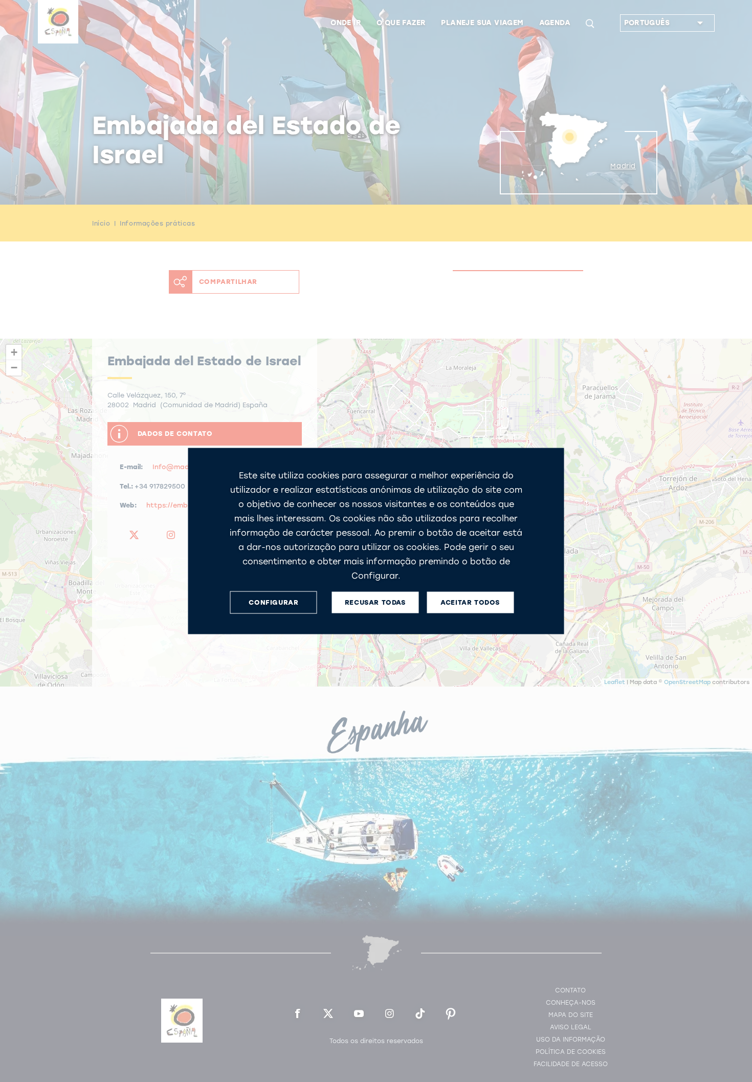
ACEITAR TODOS (470, 602)
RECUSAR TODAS (375, 602)
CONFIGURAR (273, 602)
